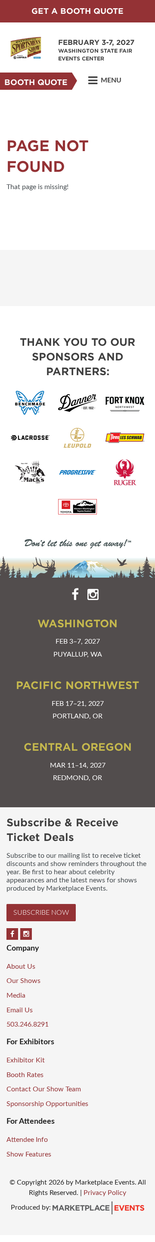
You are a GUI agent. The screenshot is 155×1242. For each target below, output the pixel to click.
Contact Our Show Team (43, 1089)
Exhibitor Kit (25, 1060)
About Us (20, 966)
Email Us (19, 1010)
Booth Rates (24, 1074)
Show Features (28, 1154)
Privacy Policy (105, 1192)
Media (15, 995)
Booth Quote (36, 82)
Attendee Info (27, 1139)
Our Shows (23, 980)
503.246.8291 (27, 1024)
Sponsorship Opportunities (47, 1103)
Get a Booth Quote (77, 11)
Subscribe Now (41, 912)
